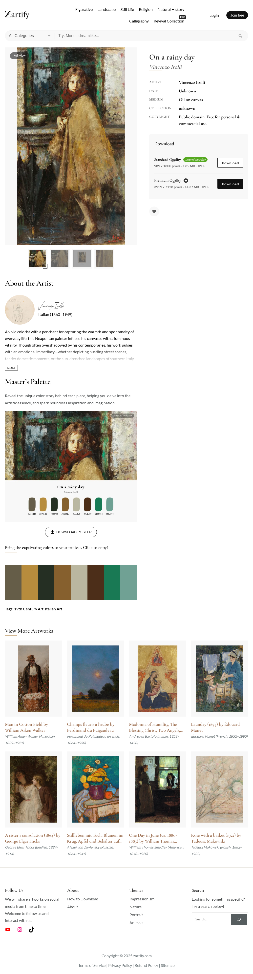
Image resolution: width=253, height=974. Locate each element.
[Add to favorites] (154, 211)
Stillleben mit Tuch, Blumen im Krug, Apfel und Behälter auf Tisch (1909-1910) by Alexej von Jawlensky (95, 838)
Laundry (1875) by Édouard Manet (215, 727)
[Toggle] (11, 368)
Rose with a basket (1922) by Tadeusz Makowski (216, 838)
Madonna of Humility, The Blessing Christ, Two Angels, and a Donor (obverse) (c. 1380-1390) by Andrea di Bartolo (157, 727)
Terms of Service (91, 965)
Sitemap (168, 965)
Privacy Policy (120, 965)
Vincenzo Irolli (50, 306)
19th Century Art (28, 608)
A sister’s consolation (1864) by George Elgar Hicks (32, 838)
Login (214, 15)
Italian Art (53, 608)
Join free (237, 15)
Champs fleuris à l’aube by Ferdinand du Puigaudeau (90, 727)
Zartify (17, 15)
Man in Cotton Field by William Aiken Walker (26, 727)
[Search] (240, 36)
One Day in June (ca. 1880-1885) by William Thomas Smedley (153, 838)
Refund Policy (146, 965)
